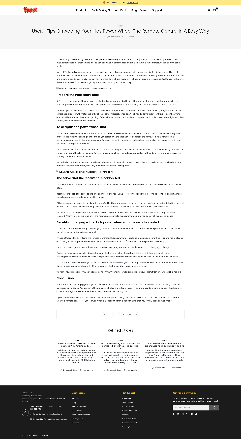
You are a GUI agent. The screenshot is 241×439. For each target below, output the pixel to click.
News (120, 26)
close (23, 2)
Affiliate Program (79, 406)
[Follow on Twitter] (111, 314)
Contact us (126, 398)
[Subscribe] (214, 407)
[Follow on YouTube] (129, 314)
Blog (134, 10)
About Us (75, 398)
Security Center (128, 427)
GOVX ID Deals (128, 406)
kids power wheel (111, 133)
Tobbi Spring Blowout (105, 10)
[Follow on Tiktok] (136, 314)
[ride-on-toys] (83, 88)
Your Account (127, 402)
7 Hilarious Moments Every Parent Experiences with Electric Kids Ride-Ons (164, 344)
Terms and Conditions (81, 414)
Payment (75, 423)
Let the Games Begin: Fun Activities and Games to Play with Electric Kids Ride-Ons (120, 346)
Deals (123, 10)
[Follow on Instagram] (117, 314)
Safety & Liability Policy (131, 423)
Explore (143, 10)
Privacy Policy (77, 419)
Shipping (126, 414)
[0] (214, 10)
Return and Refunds (130, 419)
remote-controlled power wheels (151, 228)
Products (81, 10)
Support (157, 10)
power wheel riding (108, 59)
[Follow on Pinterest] (123, 314)
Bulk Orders (77, 410)
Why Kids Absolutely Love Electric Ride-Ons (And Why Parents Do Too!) (76, 344)
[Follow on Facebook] (104, 314)
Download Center (129, 410)
